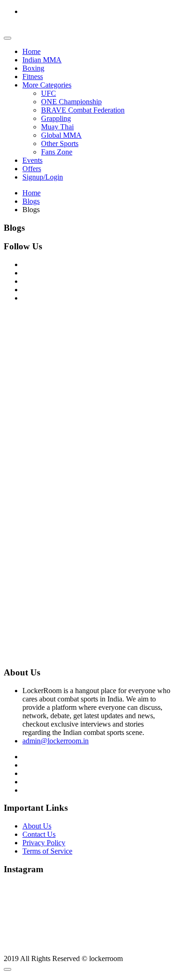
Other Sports (59, 143)
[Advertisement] (87, 397)
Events (32, 160)
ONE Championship (71, 102)
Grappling (56, 118)
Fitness (32, 76)
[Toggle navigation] (7, 38)
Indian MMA (42, 60)
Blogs (31, 201)
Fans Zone (56, 152)
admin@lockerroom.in (55, 741)
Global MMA (61, 135)
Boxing (33, 68)
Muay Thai (57, 127)
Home (31, 51)
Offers (31, 169)
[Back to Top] (7, 969)
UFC (48, 93)
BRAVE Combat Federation (83, 110)
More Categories (46, 85)
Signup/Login (42, 177)
